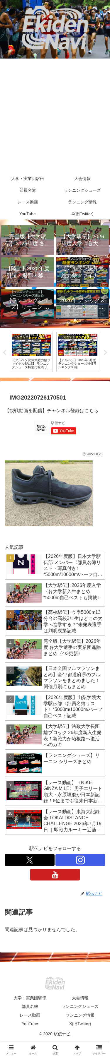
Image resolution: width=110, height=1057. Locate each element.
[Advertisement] (55, 115)
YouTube (30, 1023)
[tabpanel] (33, 352)
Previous (4, 353)
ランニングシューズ (80, 1006)
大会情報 (80, 998)
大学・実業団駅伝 (29, 998)
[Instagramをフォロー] (80, 860)
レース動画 (30, 1015)
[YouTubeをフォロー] (55, 874)
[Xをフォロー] (30, 860)
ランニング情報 (80, 1015)
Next (106, 353)
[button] (98, 828)
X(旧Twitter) (80, 1023)
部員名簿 (30, 1006)
